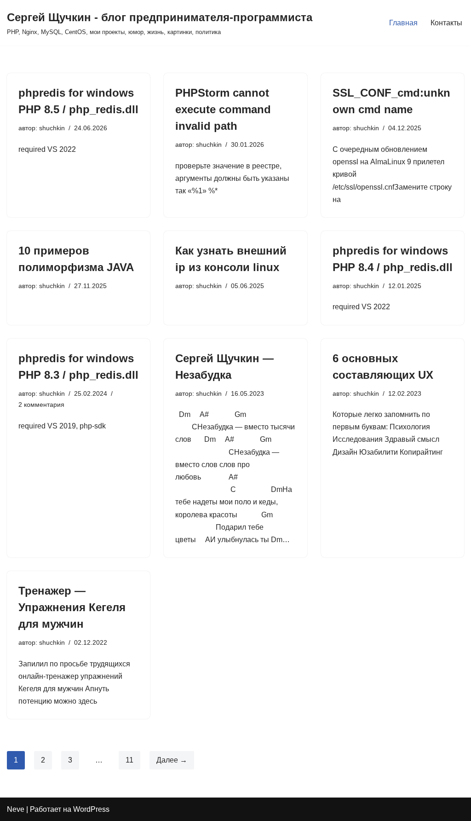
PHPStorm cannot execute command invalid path (223, 109)
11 (129, 760)
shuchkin (52, 128)
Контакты (446, 23)
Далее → (171, 760)
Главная (403, 23)
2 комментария (41, 404)
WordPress (91, 809)
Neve (15, 809)
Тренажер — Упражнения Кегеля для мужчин (72, 607)
